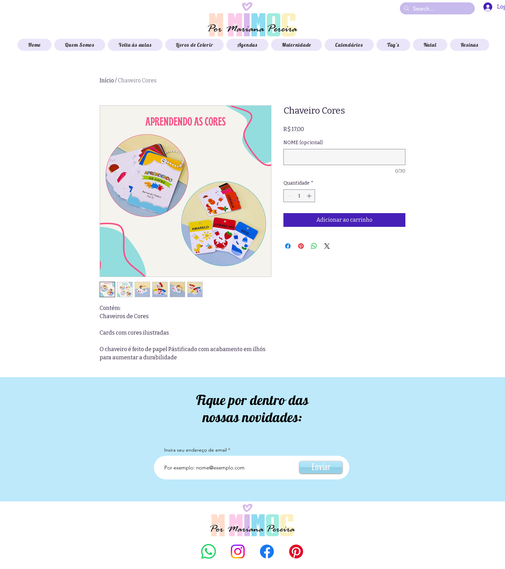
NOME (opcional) (303, 143)
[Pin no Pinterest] (301, 246)
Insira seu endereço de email (195, 450)
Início (107, 80)
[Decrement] (288, 196)
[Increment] (309, 196)
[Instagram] (237, 551)
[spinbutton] (299, 196)
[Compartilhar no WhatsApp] (314, 246)
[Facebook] (267, 551)
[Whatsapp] (208, 551)
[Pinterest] (296, 551)
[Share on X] (327, 246)
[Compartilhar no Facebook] (288, 246)
